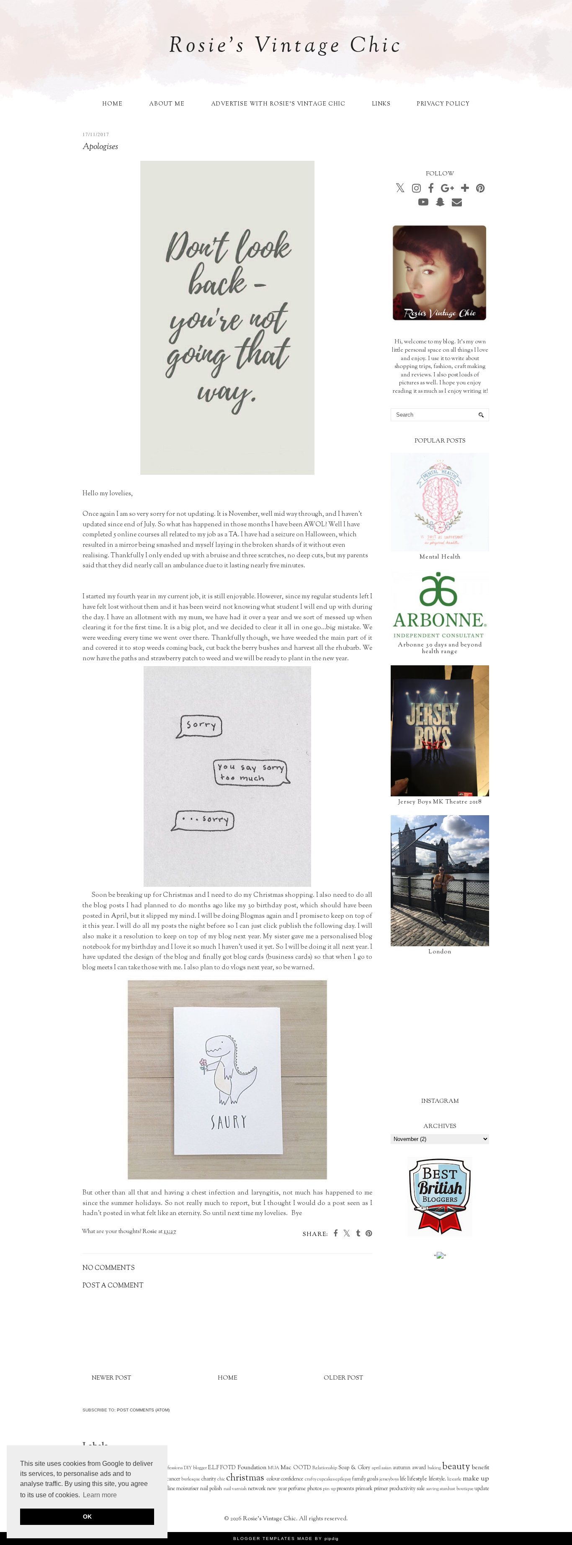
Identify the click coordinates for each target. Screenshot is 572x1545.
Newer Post (111, 1378)
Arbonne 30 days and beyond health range (440, 649)
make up (476, 1479)
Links (381, 104)
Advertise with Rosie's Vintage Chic (278, 104)
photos (314, 1489)
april (376, 1468)
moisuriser (187, 1489)
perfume (297, 1489)
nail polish (211, 1489)
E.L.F (213, 1468)
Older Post (343, 1378)
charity (208, 1479)
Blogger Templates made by (286, 1538)
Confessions (171, 1468)
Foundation (251, 1468)
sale (421, 1489)
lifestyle (417, 1479)
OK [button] (87, 1516)
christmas (245, 1478)
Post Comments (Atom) (143, 1410)
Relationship (324, 1468)
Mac (286, 1468)
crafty (310, 1479)
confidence (292, 1479)
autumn (401, 1468)
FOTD (228, 1468)
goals (372, 1479)
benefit (480, 1468)
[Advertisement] (453, 1025)
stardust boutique (457, 1489)
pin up (329, 1489)
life (403, 1479)
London (439, 952)
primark (364, 1489)
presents (345, 1489)
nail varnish (235, 1489)
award (419, 1468)
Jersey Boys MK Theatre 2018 (440, 802)
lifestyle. (437, 1479)
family (359, 1479)
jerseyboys (389, 1479)
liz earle (454, 1479)
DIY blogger (195, 1468)
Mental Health (440, 557)
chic (221, 1479)
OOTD (302, 1468)
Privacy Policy (443, 104)
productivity (402, 1489)
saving (432, 1489)
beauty (456, 1467)
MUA (273, 1468)
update (481, 1489)
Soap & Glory (354, 1468)
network (257, 1489)
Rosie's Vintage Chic (286, 46)
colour (273, 1479)
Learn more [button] (100, 1495)
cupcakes (326, 1479)
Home (112, 104)
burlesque (190, 1479)
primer (381, 1489)
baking (434, 1468)
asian (386, 1468)
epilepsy (343, 1479)
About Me (167, 104)
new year (277, 1489)
